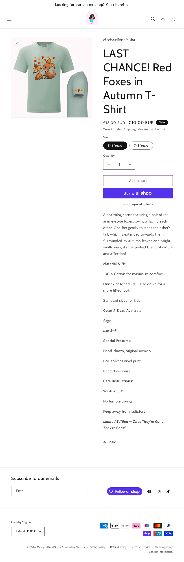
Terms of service (141, 547)
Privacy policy (98, 547)
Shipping (130, 129)
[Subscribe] (87, 491)
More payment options (138, 204)
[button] (9, 19)
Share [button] (112, 442)
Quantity (109, 155)
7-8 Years (141, 146)
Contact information (161, 551)
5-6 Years (115, 146)
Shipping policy (164, 547)
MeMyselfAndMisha (49, 547)
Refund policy (118, 547)
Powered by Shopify (73, 547)
